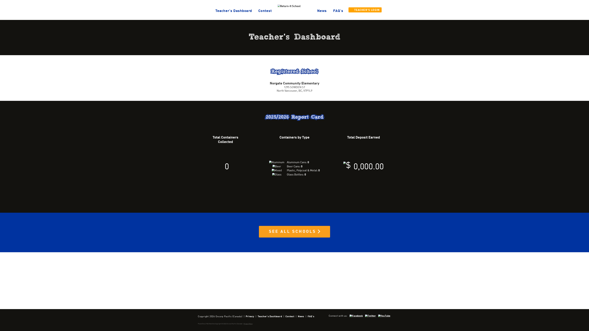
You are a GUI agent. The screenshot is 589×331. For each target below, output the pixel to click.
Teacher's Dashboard (270, 316)
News (322, 11)
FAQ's (338, 11)
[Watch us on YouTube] (384, 316)
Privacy (250, 316)
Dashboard (233, 11)
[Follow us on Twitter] (370, 316)
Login (367, 10)
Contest (265, 11)
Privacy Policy (248, 324)
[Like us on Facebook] (356, 316)
